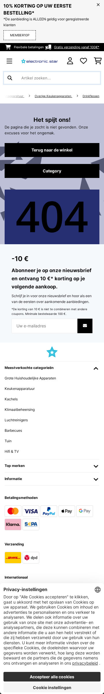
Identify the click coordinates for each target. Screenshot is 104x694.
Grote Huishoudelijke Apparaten (30, 378)
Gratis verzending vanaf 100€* (76, 47)
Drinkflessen (91, 96)
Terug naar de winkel (52, 150)
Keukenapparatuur (20, 388)
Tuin (8, 441)
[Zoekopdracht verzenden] (10, 77)
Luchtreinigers (16, 420)
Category (52, 171)
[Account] (70, 61)
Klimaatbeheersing (20, 409)
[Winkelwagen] (98, 61)
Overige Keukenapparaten (53, 96)
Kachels (11, 399)
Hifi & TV (12, 451)
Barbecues (13, 430)
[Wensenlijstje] (83, 61)
